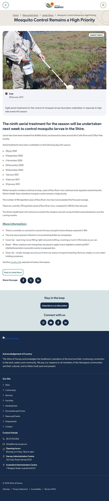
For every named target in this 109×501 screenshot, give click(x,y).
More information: (15, 224)
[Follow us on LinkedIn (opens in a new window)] (66, 322)
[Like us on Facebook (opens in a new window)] (58, 322)
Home (15, 15)
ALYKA (53, 489)
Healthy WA (15, 262)
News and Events (30, 15)
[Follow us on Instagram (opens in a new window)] (43, 322)
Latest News (48, 15)
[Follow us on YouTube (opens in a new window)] (51, 322)
